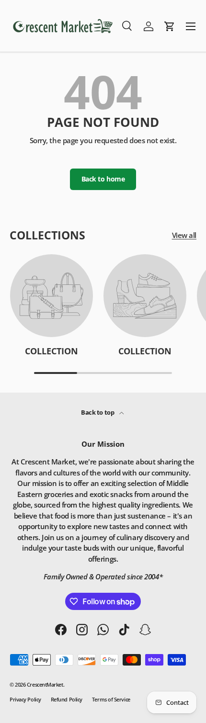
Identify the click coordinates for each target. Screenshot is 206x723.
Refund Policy (66, 699)
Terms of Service (111, 699)
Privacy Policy (25, 699)
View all (184, 235)
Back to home (103, 178)
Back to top (98, 412)
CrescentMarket (45, 684)
